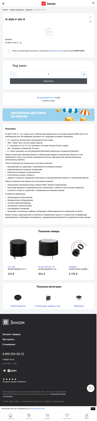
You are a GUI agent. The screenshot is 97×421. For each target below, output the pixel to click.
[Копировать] (20, 43)
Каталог (6, 10)
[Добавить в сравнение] (90, 21)
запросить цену (55, 51)
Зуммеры (29, 10)
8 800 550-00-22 (13, 354)
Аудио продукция (17, 10)
